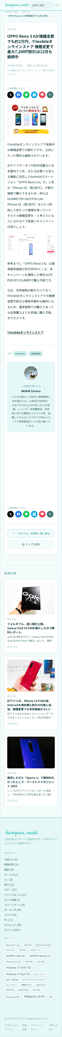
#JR (50, 996)
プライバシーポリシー (37, 1027)
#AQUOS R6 (23, 989)
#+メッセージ (40, 974)
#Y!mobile (20, 353)
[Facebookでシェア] (18, 95)
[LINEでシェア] (26, 95)
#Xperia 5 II (40, 984)
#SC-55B (29, 961)
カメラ (10, 914)
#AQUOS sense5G (43, 945)
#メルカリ (10, 950)
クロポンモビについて (11, 1027)
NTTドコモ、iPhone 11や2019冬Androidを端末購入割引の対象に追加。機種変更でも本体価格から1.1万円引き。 (30, 707)
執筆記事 (11, 864)
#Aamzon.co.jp (13, 945)
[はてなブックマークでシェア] (34, 95)
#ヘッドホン (11, 984)
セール (11, 874)
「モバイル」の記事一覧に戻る (33, 533)
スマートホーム (14, 904)
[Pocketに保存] (42, 95)
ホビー (10, 889)
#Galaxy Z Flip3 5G (18, 974)
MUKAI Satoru (31, 391)
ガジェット (12, 925)
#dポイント (36, 950)
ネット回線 (12, 899)
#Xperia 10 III (34, 996)
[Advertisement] (31, 468)
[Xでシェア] (10, 95)
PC (8, 920)
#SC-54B (40, 961)
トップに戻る (33, 544)
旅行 (9, 884)
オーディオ (12, 909)
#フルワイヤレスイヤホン (34, 979)
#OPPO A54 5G (15, 956)
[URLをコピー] (50, 95)
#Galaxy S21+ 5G (13, 961)
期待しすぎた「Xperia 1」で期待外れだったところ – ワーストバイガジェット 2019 (30, 782)
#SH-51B (10, 989)
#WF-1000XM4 (12, 979)
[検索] (56, 5)
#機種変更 (36, 353)
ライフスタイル (15, 894)
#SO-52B (36, 989)
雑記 (9, 869)
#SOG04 (27, 945)
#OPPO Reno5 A (39, 956)
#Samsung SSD (12, 996)
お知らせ (11, 859)
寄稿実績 (24, 1027)
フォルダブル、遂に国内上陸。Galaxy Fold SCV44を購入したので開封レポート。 (30, 628)
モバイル (11, 29)
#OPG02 (22, 950)
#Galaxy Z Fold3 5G (18, 967)
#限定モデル (26, 984)
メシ (8, 879)
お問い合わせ (53, 1027)
